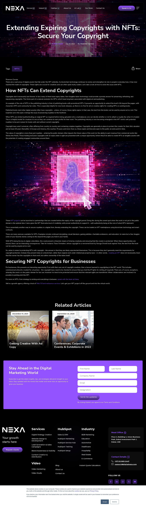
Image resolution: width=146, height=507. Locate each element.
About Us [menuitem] (67, 8)
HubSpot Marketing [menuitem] (66, 439)
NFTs (17, 69)
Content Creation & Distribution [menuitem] (40, 456)
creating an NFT (114, 253)
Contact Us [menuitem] (100, 8)
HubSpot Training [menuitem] (65, 447)
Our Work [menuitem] (89, 8)
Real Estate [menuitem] (86, 455)
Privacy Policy (94, 491)
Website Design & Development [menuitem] (39, 440)
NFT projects (15, 220)
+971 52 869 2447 (122, 461)
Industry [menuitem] (42, 8)
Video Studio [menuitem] (37, 473)
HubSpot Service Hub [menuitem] (67, 443)
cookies (76, 491)
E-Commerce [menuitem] (87, 459)
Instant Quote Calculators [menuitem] (89, 465)
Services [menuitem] (30, 8)
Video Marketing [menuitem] (38, 469)
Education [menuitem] (86, 439)
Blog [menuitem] (57, 465)
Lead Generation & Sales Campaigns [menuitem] (42, 446)
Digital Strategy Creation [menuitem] (42, 435)
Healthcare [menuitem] (86, 447)
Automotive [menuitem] (86, 443)
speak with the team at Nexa (68, 279)
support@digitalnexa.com (126, 464)
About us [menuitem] (59, 469)
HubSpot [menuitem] (54, 8)
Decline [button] (114, 502)
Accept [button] (105, 502)
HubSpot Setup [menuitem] (64, 451)
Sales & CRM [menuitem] (63, 435)
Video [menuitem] (36, 463)
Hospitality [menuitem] (86, 451)
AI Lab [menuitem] (77, 8)
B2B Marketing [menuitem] (88, 435)
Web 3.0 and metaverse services (48, 283)
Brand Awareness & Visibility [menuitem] (43, 451)
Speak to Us (126, 8)
